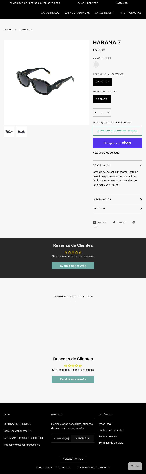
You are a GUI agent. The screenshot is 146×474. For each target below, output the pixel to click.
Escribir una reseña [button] (73, 265)
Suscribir (82, 438)
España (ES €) (72, 459)
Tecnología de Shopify (93, 467)
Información (102, 199)
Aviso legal (105, 423)
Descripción (102, 165)
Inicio (8, 29)
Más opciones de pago (106, 152)
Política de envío (108, 436)
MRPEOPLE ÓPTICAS (52, 467)
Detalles (99, 208)
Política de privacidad (111, 430)
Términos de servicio (111, 442)
